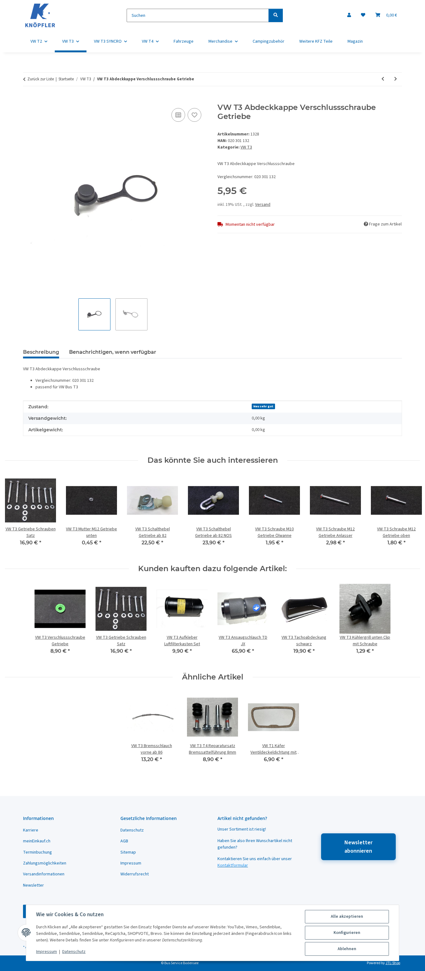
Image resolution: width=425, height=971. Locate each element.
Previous (15, 514)
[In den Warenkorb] (28, 99)
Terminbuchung (37, 852)
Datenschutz (74, 952)
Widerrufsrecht (134, 874)
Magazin (355, 41)
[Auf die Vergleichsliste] (178, 115)
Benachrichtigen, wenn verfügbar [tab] (112, 352)
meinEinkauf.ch (36, 841)
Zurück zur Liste (40, 79)
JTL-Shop (392, 963)
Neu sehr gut (263, 406)
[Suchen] (276, 15)
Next (410, 514)
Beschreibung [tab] (41, 352)
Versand (262, 204)
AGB (124, 841)
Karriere (30, 830)
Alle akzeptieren (347, 916)
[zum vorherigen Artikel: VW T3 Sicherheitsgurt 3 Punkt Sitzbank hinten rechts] (382, 79)
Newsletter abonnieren (358, 847)
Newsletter (33, 885)
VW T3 (246, 147)
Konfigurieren (347, 933)
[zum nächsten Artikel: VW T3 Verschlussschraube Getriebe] (395, 79)
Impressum (46, 952)
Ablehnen (347, 949)
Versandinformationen (43, 874)
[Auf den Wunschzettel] (194, 115)
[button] (349, 15)
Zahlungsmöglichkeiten (44, 863)
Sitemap (128, 852)
